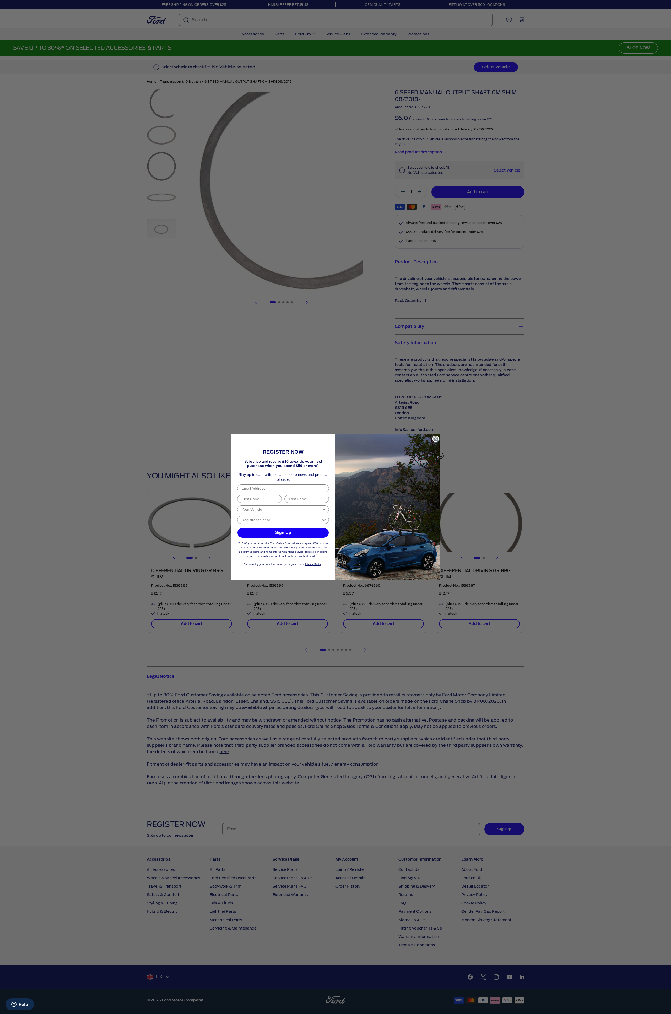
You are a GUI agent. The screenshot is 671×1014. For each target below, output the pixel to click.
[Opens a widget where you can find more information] (19, 1004)
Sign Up (283, 532)
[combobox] (281, 509)
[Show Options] (324, 509)
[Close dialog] (435, 438)
